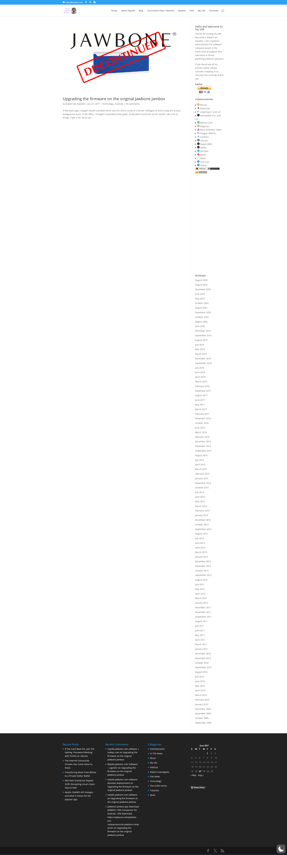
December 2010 (203, 653)
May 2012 (200, 589)
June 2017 (200, 400)
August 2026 (201, 280)
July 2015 (199, 460)
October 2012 (202, 570)
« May (193, 775)
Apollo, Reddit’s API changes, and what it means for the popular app (79, 796)
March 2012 (201, 598)
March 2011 (201, 644)
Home (114, 11)
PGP (192, 11)
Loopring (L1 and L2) (210, 111)
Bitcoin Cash (206, 122)
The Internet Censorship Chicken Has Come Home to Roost (78, 764)
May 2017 (200, 404)
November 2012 (203, 566)
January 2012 (201, 602)
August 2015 (201, 455)
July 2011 (199, 625)
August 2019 (201, 340)
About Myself (128, 11)
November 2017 (203, 390)
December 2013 (203, 519)
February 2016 (202, 437)
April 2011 (200, 639)
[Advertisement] (207, 224)
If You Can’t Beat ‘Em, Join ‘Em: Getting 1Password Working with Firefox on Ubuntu (80, 753)
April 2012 (200, 593)
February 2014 (202, 510)
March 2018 (201, 381)
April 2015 (200, 464)
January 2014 (201, 515)
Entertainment (157, 749)
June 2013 (200, 543)
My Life (201, 11)
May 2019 (200, 349)
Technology (107, 103)
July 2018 (199, 367)
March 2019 (201, 353)
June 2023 (200, 294)
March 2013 (201, 552)
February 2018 (202, 386)
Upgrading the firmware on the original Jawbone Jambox (114, 98)
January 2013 (201, 556)
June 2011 (200, 630)
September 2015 (203, 450)
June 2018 (200, 372)
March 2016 (201, 432)
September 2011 (203, 616)
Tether (203, 165)
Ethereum (205, 108)
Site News (155, 776)
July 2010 (199, 676)
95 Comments (133, 103)
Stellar (203, 147)
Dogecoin (204, 126)
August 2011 (201, 621)
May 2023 (200, 298)
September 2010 (203, 667)
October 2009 (202, 718)
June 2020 (200, 326)
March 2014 (201, 506)
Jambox (182, 11)
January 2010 (201, 704)
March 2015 (201, 469)
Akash (203, 154)
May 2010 (200, 685)
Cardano (204, 136)
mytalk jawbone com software (122, 794)
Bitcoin (203, 104)
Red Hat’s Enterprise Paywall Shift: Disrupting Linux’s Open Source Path (80, 784)
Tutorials (213, 11)
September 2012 (203, 575)
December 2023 (203, 289)
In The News (156, 753)
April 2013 (200, 547)
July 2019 (199, 344)
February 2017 (202, 413)
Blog (141, 11)
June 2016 (200, 427)
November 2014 (203, 483)
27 (200, 771)
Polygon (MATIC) (208, 133)
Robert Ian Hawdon (75, 103)
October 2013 (202, 524)
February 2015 (202, 473)
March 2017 (201, 409)
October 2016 (202, 423)
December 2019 (203, 330)
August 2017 (201, 395)
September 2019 (203, 335)
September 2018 (203, 363)
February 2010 (202, 699)
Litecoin (204, 140)
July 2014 (199, 492)
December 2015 (203, 441)
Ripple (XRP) (206, 144)
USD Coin (204, 161)
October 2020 (202, 317)
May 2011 (200, 635)
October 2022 (202, 303)
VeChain (204, 151)
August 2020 (201, 321)
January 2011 (201, 649)
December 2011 (203, 607)
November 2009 (203, 713)
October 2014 (202, 487)
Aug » (201, 775)
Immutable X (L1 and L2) (208, 117)
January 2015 (201, 478)
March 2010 (201, 695)
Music (153, 758)
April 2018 (200, 376)
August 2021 (201, 307)
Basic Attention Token (211, 129)
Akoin (203, 158)
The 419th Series (158, 785)
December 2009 (203, 709)
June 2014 (200, 496)
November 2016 (203, 418)
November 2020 (203, 312)
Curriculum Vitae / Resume (160, 11)
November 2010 (203, 658)
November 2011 (203, 612)
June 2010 (200, 681)
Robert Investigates (159, 772)
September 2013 (203, 529)
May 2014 (200, 501)
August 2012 (201, 579)
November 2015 (203, 446)
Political (154, 767)
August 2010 (201, 672)
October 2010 (202, 662)
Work (152, 795)
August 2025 (201, 284)
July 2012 (199, 584)
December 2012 (203, 561)
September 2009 (203, 722)
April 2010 (200, 690)
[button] (281, 849)
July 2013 (199, 538)
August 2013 (201, 533)
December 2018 (203, 358)
